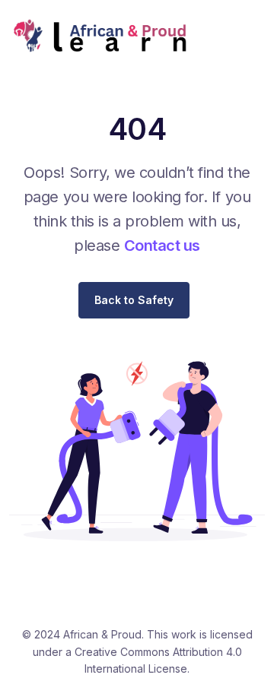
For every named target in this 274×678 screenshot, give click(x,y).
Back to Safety (134, 299)
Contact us (162, 245)
